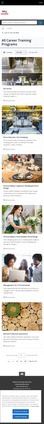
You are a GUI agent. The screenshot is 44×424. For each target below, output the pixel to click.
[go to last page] (9, 361)
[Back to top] (22, 383)
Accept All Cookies (20, 411)
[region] (20, 406)
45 (25, 361)
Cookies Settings (21, 417)
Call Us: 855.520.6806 (10, 33)
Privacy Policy (35, 406)
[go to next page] (13, 361)
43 (17, 361)
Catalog (9, 52)
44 (21, 361)
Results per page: (12, 355)
